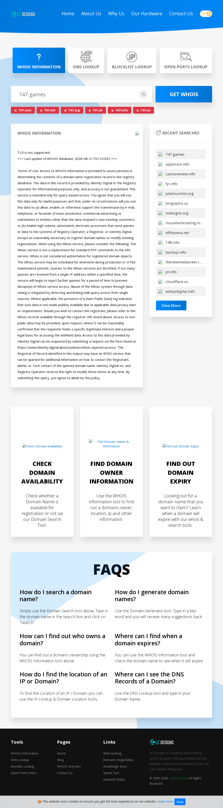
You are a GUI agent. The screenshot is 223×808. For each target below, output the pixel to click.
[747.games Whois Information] (23, 13)
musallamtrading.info (184, 222)
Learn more (165, 801)
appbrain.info (177, 164)
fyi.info (171, 183)
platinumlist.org (179, 193)
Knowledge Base (115, 766)
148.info (172, 242)
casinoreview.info (180, 173)
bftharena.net (177, 232)
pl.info (171, 271)
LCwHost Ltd (178, 778)
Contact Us (181, 13)
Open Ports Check (23, 773)
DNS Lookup (20, 760)
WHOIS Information (25, 753)
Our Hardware (146, 13)
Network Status (114, 779)
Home (68, 13)
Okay (180, 802)
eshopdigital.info (180, 291)
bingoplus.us (176, 203)
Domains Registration (118, 760)
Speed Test (111, 773)
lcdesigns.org (176, 213)
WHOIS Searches (69, 766)
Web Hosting (112, 753)
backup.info (175, 252)
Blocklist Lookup (22, 766)
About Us (91, 13)
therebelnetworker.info (185, 261)
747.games (174, 154)
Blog (60, 760)
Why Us (116, 13)
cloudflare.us (176, 281)
